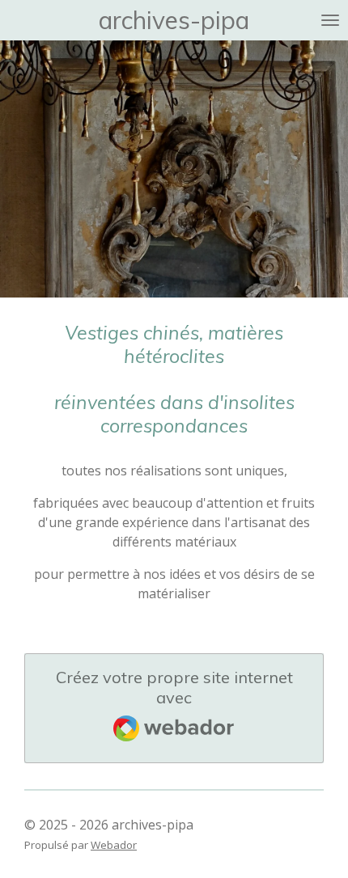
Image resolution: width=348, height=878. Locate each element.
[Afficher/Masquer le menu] (330, 20)
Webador (114, 845)
